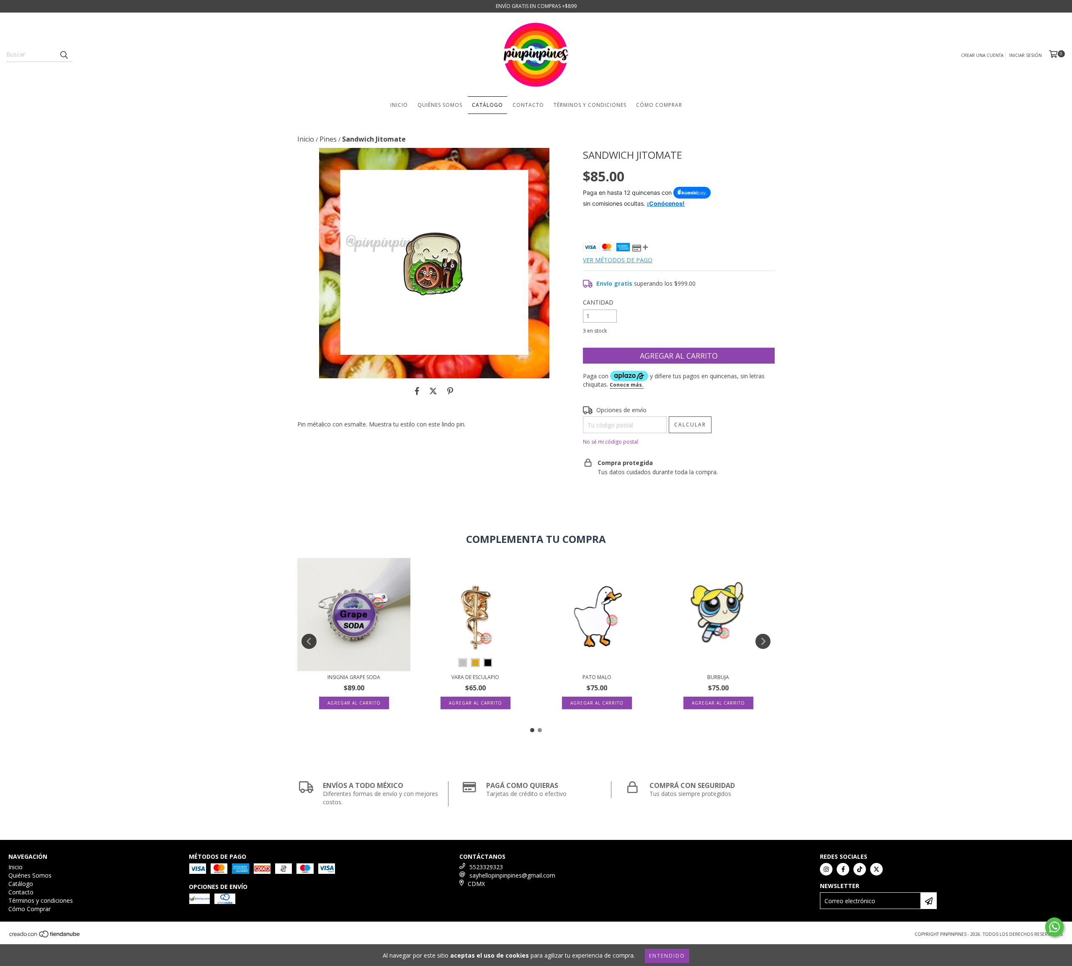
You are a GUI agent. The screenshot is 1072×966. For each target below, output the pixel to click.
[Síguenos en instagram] (826, 869)
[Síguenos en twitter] (876, 869)
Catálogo (487, 104)
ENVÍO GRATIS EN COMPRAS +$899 (536, 6)
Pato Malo (596, 677)
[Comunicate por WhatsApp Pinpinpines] (1054, 927)
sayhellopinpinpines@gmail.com (512, 875)
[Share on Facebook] (417, 391)
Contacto (528, 104)
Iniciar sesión (1025, 55)
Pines (328, 139)
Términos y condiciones (590, 104)
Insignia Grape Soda (353, 677)
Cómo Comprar (659, 104)
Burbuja (718, 677)
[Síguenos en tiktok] (859, 869)
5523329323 (486, 867)
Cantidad (598, 302)
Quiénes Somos (439, 104)
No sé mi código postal (610, 441)
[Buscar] (63, 54)
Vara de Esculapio (475, 677)
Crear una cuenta (982, 55)
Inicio (399, 104)
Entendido (667, 955)
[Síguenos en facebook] (843, 869)
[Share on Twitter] (433, 391)
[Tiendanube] (45, 937)
